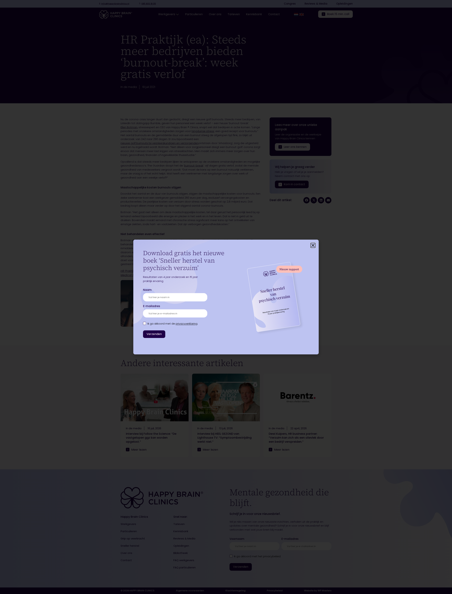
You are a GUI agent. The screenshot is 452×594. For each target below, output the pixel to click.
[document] (226, 297)
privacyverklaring (186, 323)
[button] (313, 245)
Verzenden (154, 334)
